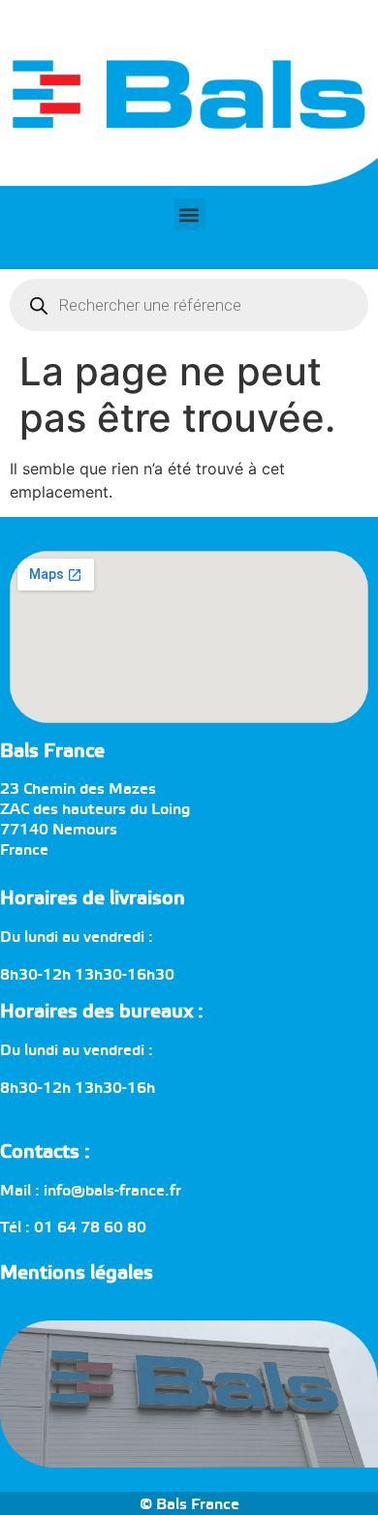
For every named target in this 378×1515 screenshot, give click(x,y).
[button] (189, 214)
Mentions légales (76, 1273)
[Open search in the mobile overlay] (189, 305)
